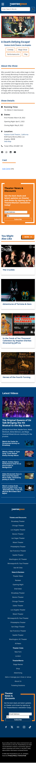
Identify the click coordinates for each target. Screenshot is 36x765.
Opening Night (18, 584)
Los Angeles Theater (18, 530)
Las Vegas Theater (18, 538)
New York (18, 652)
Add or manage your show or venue (18, 677)
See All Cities (18, 568)
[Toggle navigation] (1, 4)
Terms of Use (22, 755)
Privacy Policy (12, 755)
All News (18, 643)
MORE (26, 237)
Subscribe (18, 219)
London (18, 656)
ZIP (5, 216)
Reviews (18, 580)
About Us (18, 681)
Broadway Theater (18, 521)
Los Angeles (26, 45)
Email (6, 210)
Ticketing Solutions (18, 685)
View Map (7, 141)
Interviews (18, 589)
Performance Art (13, 54)
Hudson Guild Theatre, (13, 45)
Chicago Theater (18, 525)
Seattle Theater (18, 555)
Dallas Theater (18, 606)
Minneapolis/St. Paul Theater (18, 563)
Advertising (18, 673)
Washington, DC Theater (18, 559)
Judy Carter (6, 169)
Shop (18, 669)
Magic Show (22, 50)
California (24, 134)
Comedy (10, 50)
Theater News (18, 576)
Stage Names (18, 664)
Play (25, 54)
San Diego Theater (18, 627)
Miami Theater (18, 542)
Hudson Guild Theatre (12, 134)
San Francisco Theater (18, 551)
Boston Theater (18, 534)
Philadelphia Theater (18, 547)
